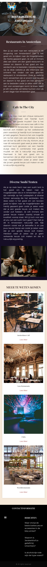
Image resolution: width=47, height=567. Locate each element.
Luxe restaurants (23, 386)
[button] (44, 7)
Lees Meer (23, 340)
